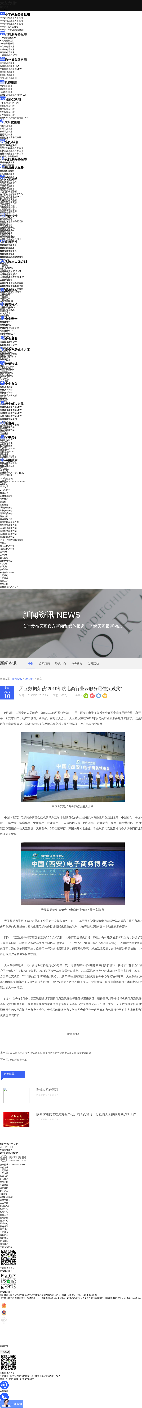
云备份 (3, 501)
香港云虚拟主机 (7, 154)
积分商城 (7, 456)
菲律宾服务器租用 (10, 69)
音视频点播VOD (7, 228)
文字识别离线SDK (8, 208)
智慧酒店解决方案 (10, 407)
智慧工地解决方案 (10, 416)
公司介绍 (4, 441)
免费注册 (4, 496)
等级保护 (4, 322)
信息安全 (4, 1217)
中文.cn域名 (5, 148)
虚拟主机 (4, 151)
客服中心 (4, 1212)
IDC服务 (4, 1194)
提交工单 (4, 1214)
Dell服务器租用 (9, 37)
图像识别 (6, 294)
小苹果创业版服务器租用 (11, 18)
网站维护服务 (6, 513)
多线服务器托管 (7, 114)
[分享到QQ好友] (98, 695)
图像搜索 (4, 297)
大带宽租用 (12, 122)
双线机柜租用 (6, 92)
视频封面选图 (6, 225)
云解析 (3, 390)
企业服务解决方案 (8, 528)
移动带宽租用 (6, 131)
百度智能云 (5, 1200)
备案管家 (6, 373)
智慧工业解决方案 (10, 410)
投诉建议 (4, 1226)
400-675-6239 (7, 1349)
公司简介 (4, 1232)
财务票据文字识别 (8, 202)
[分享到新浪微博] (92, 695)
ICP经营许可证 (7, 367)
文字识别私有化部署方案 (11, 193)
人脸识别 (4, 265)
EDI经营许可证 (7, 370)
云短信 (3, 396)
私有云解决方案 (7, 427)
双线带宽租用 (6, 134)
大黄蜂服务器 (8, 55)
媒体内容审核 (6, 222)
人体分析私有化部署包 (10, 286)
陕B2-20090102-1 (50, 1298)
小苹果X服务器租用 (9, 27)
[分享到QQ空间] (104, 695)
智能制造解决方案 (8, 531)
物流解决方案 (8, 419)
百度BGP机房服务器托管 (14, 117)
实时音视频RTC (7, 237)
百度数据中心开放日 (12, 473)
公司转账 (4, 1170)
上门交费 (4, 1173)
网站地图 (4, 1188)
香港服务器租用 (9, 66)
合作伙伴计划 (6, 444)
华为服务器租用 (7, 46)
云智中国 (4, 470)
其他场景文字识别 (8, 211)
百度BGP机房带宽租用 (10, 137)
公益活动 (4, 1185)
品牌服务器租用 (16, 34)
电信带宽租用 (6, 125)
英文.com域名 (6, 145)
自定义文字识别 (7, 205)
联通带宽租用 (6, 128)
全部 (31, 663)
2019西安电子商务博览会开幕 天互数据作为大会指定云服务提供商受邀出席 (50, 1052)
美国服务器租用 (7, 63)
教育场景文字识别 (8, 199)
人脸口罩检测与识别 (12, 277)
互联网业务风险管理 (9, 328)
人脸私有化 (5, 283)
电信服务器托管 (9, 103)
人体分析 (6, 268)
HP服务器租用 (6, 40)
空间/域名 (11, 142)
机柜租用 (11, 82)
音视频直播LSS (7, 231)
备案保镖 (6, 376)
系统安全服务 (8, 342)
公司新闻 (4, 464)
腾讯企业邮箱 (6, 387)
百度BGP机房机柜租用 (13, 95)
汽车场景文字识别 (8, 190)
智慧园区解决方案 (10, 413)
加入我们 (4, 447)
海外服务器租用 (16, 60)
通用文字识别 (8, 182)
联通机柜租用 (6, 89)
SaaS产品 (4, 379)
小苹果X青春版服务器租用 (12, 29)
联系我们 (4, 450)
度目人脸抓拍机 (7, 254)
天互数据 (8, 2)
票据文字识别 (6, 188)
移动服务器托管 (7, 109)
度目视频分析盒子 (8, 245)
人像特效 (6, 280)
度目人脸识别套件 (8, 251)
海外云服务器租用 (8, 78)
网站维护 (6, 356)
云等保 (5, 325)
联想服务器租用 (7, 52)
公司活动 (93, 663)
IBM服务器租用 (7, 43)
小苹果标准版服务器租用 (11, 21)
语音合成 (4, 311)
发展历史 (4, 1235)
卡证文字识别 (6, 185)
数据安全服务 (8, 345)
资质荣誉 (4, 453)
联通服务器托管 (7, 106)
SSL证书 (6, 334)
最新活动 (4, 7)
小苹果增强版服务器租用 (11, 24)
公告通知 (76, 663)
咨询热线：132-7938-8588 (12, 481)
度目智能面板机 (9, 257)
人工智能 (4, 173)
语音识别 (6, 308)
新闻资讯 (17, 678)
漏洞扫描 (6, 353)
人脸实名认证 (8, 274)
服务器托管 (13, 99)
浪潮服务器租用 (7, 49)
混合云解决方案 (7, 430)
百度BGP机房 (6, 1197)
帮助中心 (4, 484)
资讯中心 (4, 467)
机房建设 (4, 171)
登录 (2, 493)
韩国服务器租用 (7, 72)
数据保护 (4, 359)
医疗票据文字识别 (10, 196)
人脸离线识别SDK (10, 271)
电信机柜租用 (6, 86)
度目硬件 (11, 242)
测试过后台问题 (18, 1059)
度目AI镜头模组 (7, 248)
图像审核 (4, 300)
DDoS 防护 (5, 162)
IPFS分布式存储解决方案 (11, 540)
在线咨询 (4, 1352)
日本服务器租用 (7, 75)
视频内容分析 (6, 219)
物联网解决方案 (7, 537)
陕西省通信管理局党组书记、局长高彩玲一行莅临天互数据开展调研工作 (86, 1114)
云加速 (3, 393)
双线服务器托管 (7, 112)
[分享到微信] (85, 695)
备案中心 (4, 1220)
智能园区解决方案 (8, 534)
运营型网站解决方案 (9, 522)
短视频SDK (5, 234)
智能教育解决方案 (8, 525)
